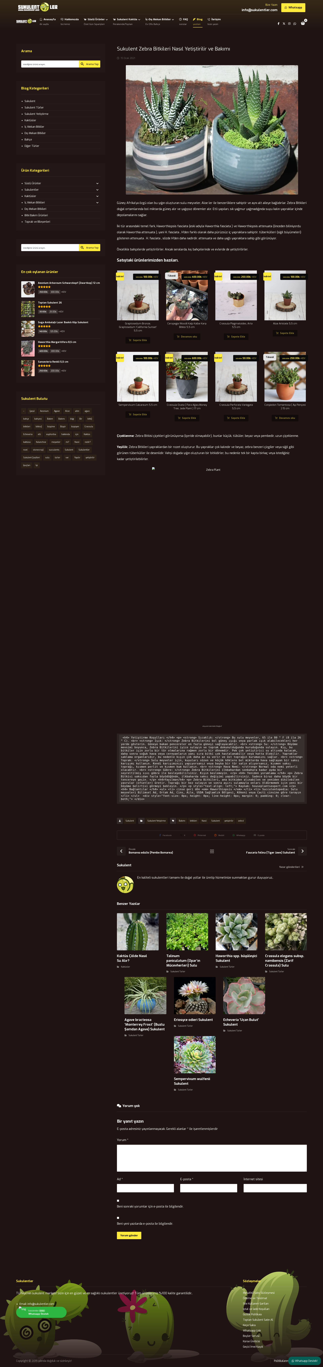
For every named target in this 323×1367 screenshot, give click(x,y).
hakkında (65, 434)
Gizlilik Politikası (252, 1314)
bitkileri (193, 820)
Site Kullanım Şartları (255, 1303)
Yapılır (77, 457)
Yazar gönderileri (289, 867)
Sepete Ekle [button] (140, 340)
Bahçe (28, 139)
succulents (54, 449)
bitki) (89, 418)
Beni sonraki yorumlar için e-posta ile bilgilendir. (150, 1206)
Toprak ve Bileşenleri (37, 221)
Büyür (63, 426)
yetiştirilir (228, 820)
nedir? (88, 442)
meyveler (55, 442)
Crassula (88, 426)
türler (57, 457)
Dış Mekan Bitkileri (35, 209)
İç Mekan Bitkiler (34, 126)
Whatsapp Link (252, 1330)
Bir (80, 418)
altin (77, 411)
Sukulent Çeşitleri (31, 457)
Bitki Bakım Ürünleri (36, 215)
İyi (37, 465)
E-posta (186, 1179)
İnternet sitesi (253, 1179)
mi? (67, 442)
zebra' (241, 820)
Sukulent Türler (177, 971)
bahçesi (38, 418)
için (76, 434)
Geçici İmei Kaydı (253, 1346)
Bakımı (182, 820)
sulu (47, 457)
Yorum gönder (129, 1235)
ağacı (87, 411)
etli (39, 434)
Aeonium (44, 411)
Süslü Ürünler (33, 183)
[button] (303, 23)
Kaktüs (87, 434)
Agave (57, 411)
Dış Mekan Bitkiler (35, 133)
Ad (120, 1179)
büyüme (51, 426)
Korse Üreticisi (251, 1341)
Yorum (122, 1140)
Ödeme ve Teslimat (255, 1298)
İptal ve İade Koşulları (256, 1309)
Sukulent (129, 820)
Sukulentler (32, 189)
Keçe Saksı (249, 1325)
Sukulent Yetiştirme (156, 820)
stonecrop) (38, 449)
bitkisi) (39, 426)
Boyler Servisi (251, 1336)
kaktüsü (27, 442)
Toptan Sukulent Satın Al (258, 1320)
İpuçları (26, 465)
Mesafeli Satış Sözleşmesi (259, 1293)
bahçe (26, 418)
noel (25, 449)
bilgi (72, 418)
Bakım (50, 418)
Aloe (67, 411)
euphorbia (51, 434)
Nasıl (204, 820)
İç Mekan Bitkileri (35, 202)
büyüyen (75, 426)
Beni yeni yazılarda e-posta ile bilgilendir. (145, 1224)
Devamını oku (189, 336)
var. (67, 457)
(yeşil (32, 411)
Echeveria (27, 434)
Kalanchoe (41, 442)
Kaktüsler (125, 967)
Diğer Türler (32, 146)
